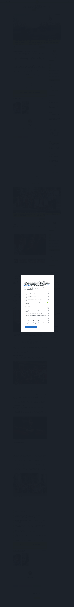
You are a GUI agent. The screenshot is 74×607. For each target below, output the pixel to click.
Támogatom (38, 306)
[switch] (48, 308)
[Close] (45, 298)
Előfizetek (43, 306)
